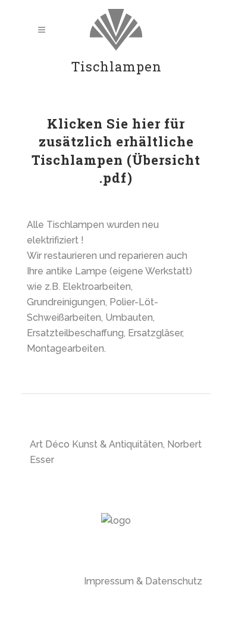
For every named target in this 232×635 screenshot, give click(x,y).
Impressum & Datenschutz (143, 581)
